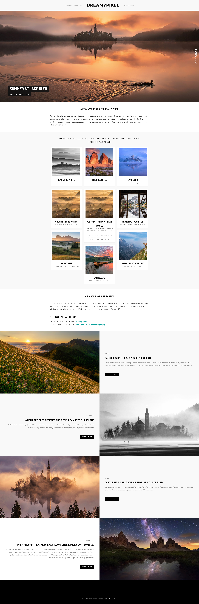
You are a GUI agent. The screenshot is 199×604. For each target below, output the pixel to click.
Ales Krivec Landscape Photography (90, 324)
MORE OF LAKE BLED (18, 94)
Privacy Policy (113, 599)
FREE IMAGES (129, 5)
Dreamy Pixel (81, 321)
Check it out (112, 374)
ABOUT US (78, 5)
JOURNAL (68, 5)
